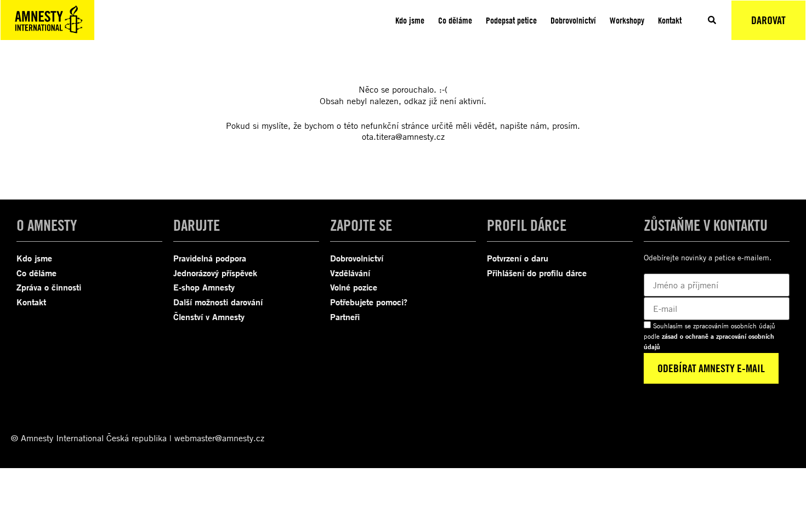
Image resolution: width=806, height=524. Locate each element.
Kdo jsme (409, 20)
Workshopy (627, 20)
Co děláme (455, 20)
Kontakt (670, 20)
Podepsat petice (511, 20)
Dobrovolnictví (573, 20)
